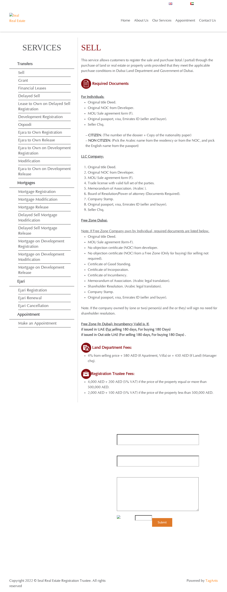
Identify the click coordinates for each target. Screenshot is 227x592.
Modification (29, 161)
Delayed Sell (29, 96)
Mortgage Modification (37, 200)
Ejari (21, 281)
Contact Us (207, 20)
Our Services (161, 20)
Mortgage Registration (37, 192)
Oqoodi (24, 125)
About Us (141, 20)
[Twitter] (21, 511)
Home (125, 20)
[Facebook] (13, 511)
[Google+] (29, 511)
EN (207, 5)
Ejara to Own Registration (40, 133)
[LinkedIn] (38, 511)
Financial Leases (32, 88)
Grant (23, 81)
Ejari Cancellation (33, 306)
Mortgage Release (33, 207)
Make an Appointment (37, 323)
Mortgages (26, 183)
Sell (21, 73)
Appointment (185, 20)
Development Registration (40, 117)
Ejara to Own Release (36, 140)
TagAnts (211, 580)
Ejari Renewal (30, 298)
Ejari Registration (32, 290)
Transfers (25, 64)
